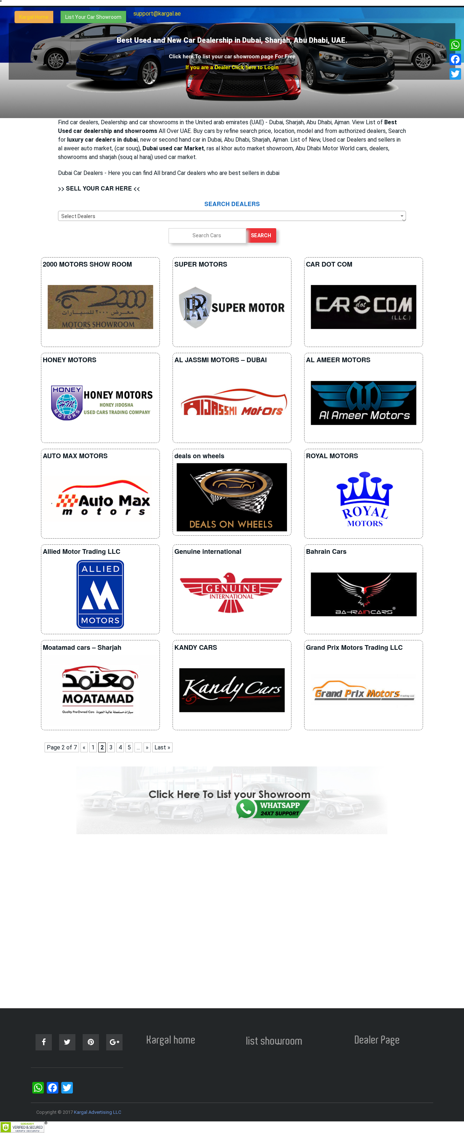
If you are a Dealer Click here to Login (232, 67)
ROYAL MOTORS (332, 455)
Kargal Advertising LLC (97, 1112)
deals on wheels (199, 455)
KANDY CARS (195, 647)
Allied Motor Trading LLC (81, 551)
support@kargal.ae (157, 13)
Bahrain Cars (326, 551)
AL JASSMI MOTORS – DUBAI (220, 359)
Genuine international (207, 551)
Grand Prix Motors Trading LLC (354, 647)
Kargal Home (34, 17)
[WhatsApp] (455, 45)
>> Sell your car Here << (99, 188)
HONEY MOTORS (69, 359)
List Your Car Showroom (93, 17)
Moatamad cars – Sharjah (82, 647)
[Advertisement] (232, 921)
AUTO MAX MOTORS (75, 455)
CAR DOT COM (329, 264)
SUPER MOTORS (200, 264)
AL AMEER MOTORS (338, 359)
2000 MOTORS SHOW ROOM (87, 264)
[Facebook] (455, 59)
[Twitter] (455, 74)
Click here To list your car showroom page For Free (232, 56)
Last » (162, 747)
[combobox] (232, 216)
